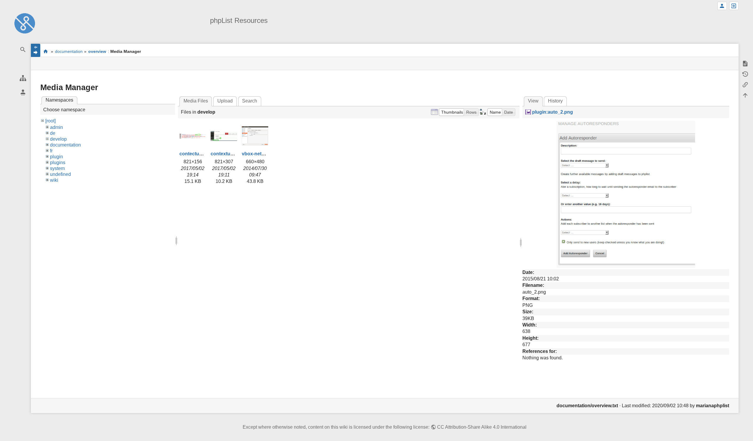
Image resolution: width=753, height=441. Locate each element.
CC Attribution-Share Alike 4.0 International (482, 427)
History (555, 100)
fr (51, 150)
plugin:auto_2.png (552, 112)
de (52, 133)
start (45, 51)
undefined (60, 174)
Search (249, 100)
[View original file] (626, 193)
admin (56, 127)
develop (58, 139)
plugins (57, 162)
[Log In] (734, 6)
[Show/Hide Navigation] (35, 50)
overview (97, 51)
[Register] (722, 6)
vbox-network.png (262, 153)
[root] (50, 120)
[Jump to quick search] (22, 49)
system (57, 168)
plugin (56, 156)
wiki (54, 180)
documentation (69, 51)
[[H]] (24, 23)
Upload (225, 100)
